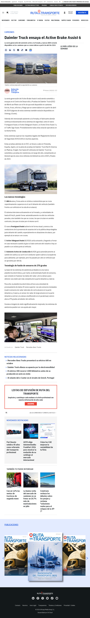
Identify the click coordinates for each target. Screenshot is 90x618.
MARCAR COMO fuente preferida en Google (76, 2)
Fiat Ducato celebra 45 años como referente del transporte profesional (13, 447)
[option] (45, 556)
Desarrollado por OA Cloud (45, 612)
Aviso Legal (33, 605)
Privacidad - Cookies (69, 605)
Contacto (17, 605)
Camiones (9, 32)
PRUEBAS (44, 5)
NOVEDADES (5, 20)
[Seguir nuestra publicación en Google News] (30, 50)
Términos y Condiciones (55, 605)
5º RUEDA (40, 20)
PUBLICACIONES (18, 5)
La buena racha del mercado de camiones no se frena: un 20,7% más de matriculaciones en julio (29, 498)
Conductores (50, 2)
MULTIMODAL (55, 20)
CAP (45, 2)
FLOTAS (47, 20)
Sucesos (56, 2)
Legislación (14, 2)
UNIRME (30, 403)
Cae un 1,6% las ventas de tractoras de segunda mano (13, 495)
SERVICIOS (84, 20)
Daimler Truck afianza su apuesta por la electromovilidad (31, 367)
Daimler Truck (19, 347)
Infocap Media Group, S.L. (47, 609)
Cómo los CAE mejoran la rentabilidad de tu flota (46, 446)
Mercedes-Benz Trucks (33, 347)
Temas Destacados (6, 2)
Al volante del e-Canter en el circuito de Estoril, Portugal (30, 378)
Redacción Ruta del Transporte (15, 90)
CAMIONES (21, 20)
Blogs (60, 2)
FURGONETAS (31, 20)
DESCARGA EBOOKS (71, 5)
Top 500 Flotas (27, 2)
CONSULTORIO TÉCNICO (56, 5)
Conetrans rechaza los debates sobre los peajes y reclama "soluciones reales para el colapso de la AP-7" (47, 501)
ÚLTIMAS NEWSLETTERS (32, 5)
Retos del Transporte (37, 2)
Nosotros (25, 605)
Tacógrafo (20, 2)
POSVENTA (75, 20)
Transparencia (42, 605)
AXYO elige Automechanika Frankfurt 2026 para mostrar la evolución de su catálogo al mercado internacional (29, 451)
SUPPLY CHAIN (66, 20)
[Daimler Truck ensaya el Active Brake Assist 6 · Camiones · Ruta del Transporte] (45, 12)
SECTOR (13, 20)
